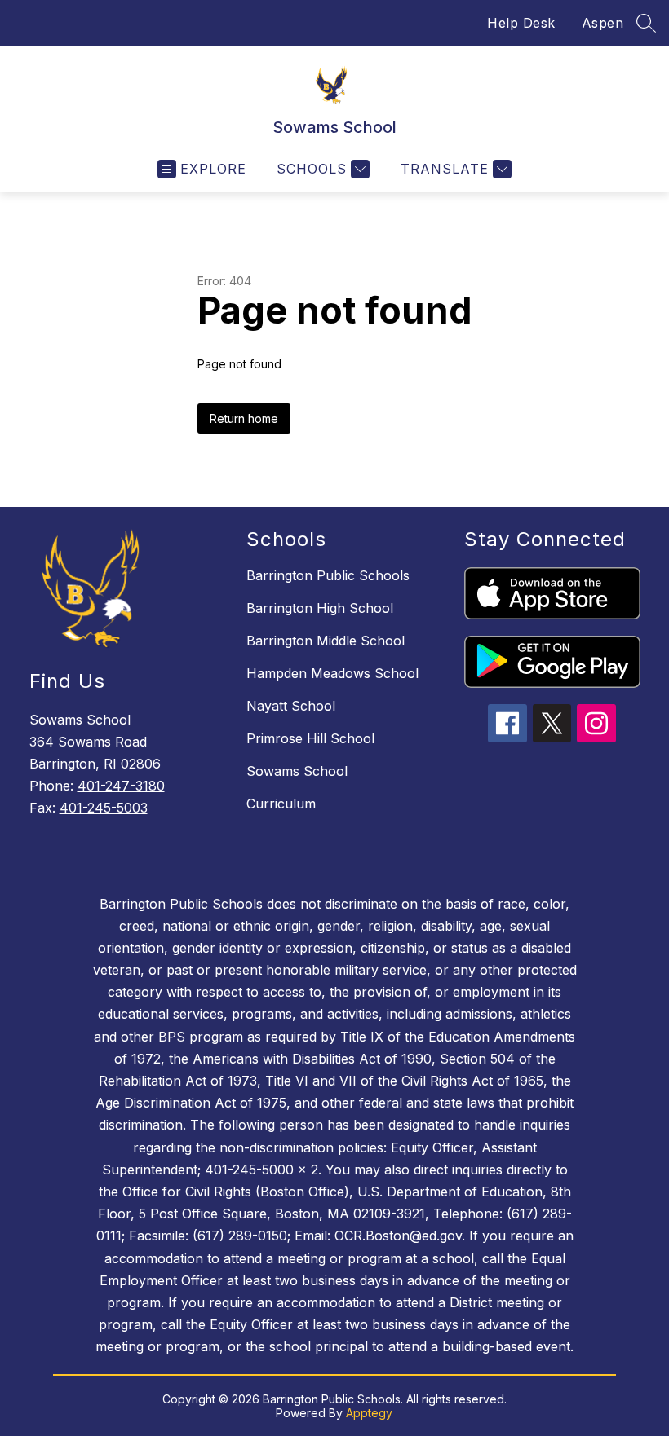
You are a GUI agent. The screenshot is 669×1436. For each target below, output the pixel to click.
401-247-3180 (121, 785)
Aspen (603, 23)
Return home (244, 418)
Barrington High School (319, 608)
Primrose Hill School (310, 738)
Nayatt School (290, 706)
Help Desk (521, 23)
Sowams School (297, 771)
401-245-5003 (104, 807)
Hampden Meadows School (332, 673)
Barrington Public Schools (328, 575)
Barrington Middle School (325, 640)
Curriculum (281, 803)
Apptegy (369, 1413)
